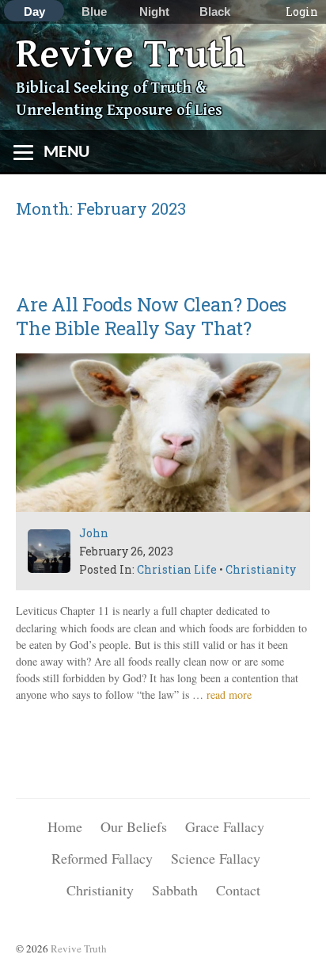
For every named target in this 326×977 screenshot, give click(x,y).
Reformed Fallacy (102, 858)
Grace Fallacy (224, 826)
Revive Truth (130, 55)
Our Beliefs (133, 826)
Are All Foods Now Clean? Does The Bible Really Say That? (151, 316)
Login (302, 11)
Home (64, 826)
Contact (238, 889)
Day (34, 11)
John (93, 532)
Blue (94, 11)
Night (154, 11)
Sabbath (175, 889)
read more (229, 694)
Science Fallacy (215, 858)
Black (214, 11)
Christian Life (177, 569)
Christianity (261, 569)
